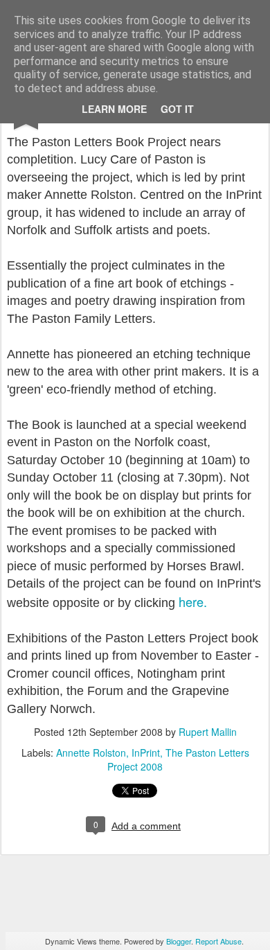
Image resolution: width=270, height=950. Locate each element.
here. (193, 601)
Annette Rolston (91, 752)
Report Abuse (218, 941)
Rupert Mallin (208, 732)
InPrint (146, 752)
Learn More (114, 109)
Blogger (178, 941)
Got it (177, 109)
